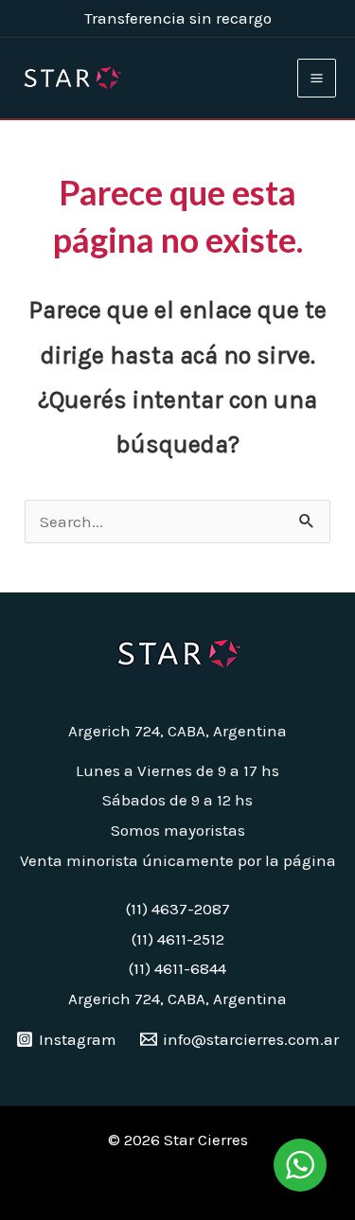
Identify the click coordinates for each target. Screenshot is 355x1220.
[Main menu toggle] (316, 78)
